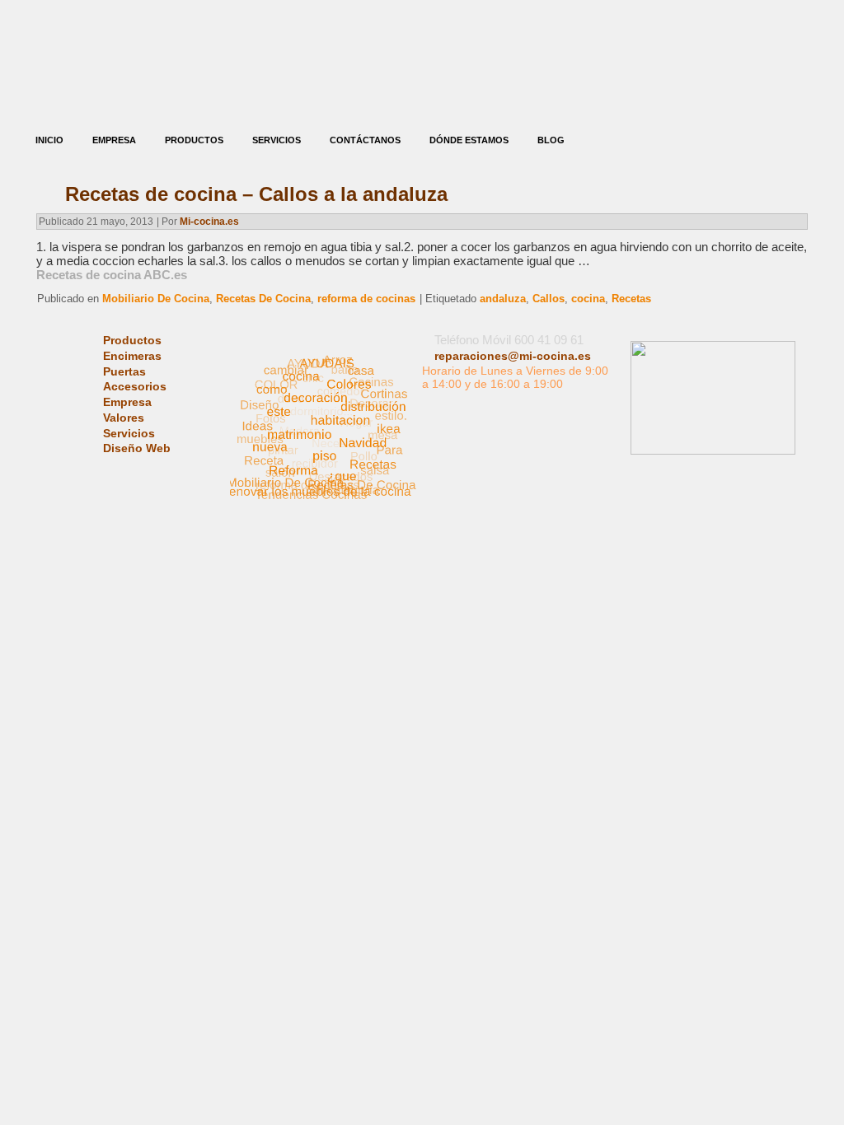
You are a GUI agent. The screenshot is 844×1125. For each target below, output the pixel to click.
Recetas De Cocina (263, 298)
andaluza (503, 298)
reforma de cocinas (366, 298)
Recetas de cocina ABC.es (111, 275)
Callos (548, 298)
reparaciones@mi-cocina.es (512, 355)
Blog (551, 140)
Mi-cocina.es (209, 221)
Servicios (276, 140)
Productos (194, 140)
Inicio (49, 140)
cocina (588, 298)
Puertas (124, 371)
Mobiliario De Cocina (155, 298)
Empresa (114, 140)
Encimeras (132, 355)
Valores (123, 417)
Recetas (631, 298)
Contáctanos (365, 140)
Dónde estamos (469, 140)
